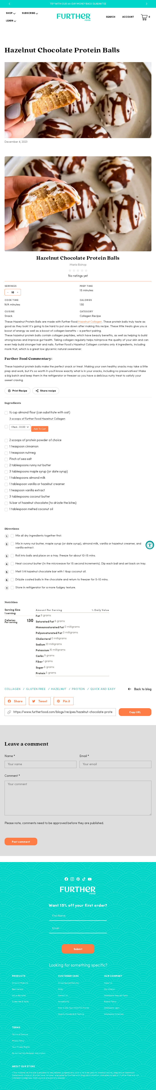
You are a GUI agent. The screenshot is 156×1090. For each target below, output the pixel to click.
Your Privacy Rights (20, 1047)
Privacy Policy (18, 1041)
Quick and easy (102, 689)
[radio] (70, 270)
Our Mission (109, 989)
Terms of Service (20, 1035)
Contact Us (63, 996)
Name (10, 756)
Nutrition (11, 602)
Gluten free (35, 689)
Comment (12, 776)
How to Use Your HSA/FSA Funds (73, 1008)
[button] (10, 13)
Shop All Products (20, 983)
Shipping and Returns (68, 983)
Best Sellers (17, 989)
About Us (108, 983)
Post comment (21, 841)
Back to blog (142, 689)
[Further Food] (74, 17)
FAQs (60, 989)
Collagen (13, 689)
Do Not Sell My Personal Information (28, 1053)
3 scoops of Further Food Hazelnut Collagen (37, 419)
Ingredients (13, 403)
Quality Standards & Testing (71, 1014)
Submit (78, 949)
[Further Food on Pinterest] (78, 879)
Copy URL (135, 712)
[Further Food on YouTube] (90, 879)
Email (84, 756)
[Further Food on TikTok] (84, 879)
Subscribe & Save (20, 1002)
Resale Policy (110, 1002)
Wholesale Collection (114, 1014)
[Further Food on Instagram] (72, 879)
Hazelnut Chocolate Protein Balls (78, 258)
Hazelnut (58, 689)
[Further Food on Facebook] (66, 879)
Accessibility (63, 1002)
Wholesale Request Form (116, 996)
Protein (78, 689)
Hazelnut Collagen (89, 321)
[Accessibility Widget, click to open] (150, 545)
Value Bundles (19, 996)
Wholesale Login (111, 1008)
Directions (12, 528)
